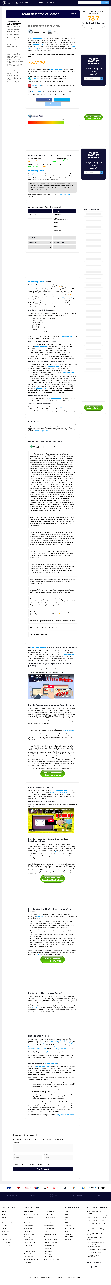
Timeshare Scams (49, 1245)
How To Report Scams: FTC (14, 59)
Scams (32, 2)
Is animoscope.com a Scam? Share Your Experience (14, 50)
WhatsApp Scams (50, 1254)
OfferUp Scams (29, 1225)
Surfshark (39, 916)
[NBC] (74, 1188)
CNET (67, 1217)
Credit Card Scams (30, 1242)
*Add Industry (55, 32)
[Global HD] (46, 1188)
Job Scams (47, 1220)
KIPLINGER (69, 1237)
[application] (35, 2)
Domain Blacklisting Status (14, 41)
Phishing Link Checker (9, 1223)
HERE (38, 954)
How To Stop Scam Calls (95, 1226)
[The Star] (92, 1188)
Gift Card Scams (29, 1256)
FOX (66, 1223)
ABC (66, 1211)
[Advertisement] (52, 139)
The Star (68, 1225)
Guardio (58, 852)
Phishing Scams (49, 1228)
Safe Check (10, 44)
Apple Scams (28, 1228)
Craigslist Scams (29, 1239)
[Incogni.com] (29, 91)
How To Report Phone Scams (96, 1223)
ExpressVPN (36, 85)
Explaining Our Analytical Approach (13, 32)
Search (105, 2)
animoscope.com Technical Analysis (14, 27)
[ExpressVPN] (29, 85)
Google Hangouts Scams (32, 1259)
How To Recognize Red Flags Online (15, 62)
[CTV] (37, 1188)
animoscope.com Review (13, 29)
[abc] (65, 1188)
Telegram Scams (61, 1049)
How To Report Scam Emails (96, 1242)
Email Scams (28, 1245)
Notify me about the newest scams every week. (32, 1164)
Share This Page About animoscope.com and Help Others (14, 78)
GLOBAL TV (69, 1234)
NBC (66, 1220)
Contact (53, 2)
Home (4, 1211)
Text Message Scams (50, 1242)
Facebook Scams (29, 1251)
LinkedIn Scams (49, 1223)
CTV (66, 1231)
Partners (4, 1225)
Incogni (33, 736)
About (4, 1214)
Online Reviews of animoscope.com (12, 47)
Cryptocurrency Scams (49, 1043)
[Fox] (9, 1188)
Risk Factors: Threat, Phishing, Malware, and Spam (15, 38)
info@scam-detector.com (65, 1115)
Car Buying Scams (30, 1234)
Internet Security (49, 1217)
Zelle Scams (48, 1256)
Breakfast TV (69, 1239)
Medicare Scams (49, 1225)
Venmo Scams (48, 1251)
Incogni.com (36, 91)
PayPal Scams (28, 1217)
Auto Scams (28, 1231)
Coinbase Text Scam (58, 1047)
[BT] (83, 1188)
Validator (24, 2)
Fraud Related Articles (13, 75)
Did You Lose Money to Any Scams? (14, 72)
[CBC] (55, 1188)
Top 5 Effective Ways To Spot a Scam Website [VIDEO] (15, 53)
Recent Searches (7, 1231)
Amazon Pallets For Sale (57, 1041)
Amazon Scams (29, 1211)
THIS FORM (35, 1008)
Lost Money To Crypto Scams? (96, 1249)
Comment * (16, 1143)
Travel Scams (48, 1248)
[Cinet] (18, 1188)
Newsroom (5, 1237)
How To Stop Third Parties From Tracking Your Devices (14, 69)
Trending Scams (7, 1239)
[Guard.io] (29, 78)
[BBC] (102, 1188)
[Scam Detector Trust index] (52, 119)
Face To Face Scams (30, 1248)
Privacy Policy (6, 1242)
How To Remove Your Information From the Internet (15, 57)
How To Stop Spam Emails (95, 1220)
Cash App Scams (29, 1237)
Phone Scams (48, 1231)
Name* (15, 1154)
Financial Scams (29, 1254)
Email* (46, 1154)
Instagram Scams (49, 1211)
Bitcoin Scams (28, 1220)
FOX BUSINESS (70, 1228)
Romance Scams (49, 1237)
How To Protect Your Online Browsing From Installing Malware (14, 65)
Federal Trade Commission (59, 792)
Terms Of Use (6, 1245)
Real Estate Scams (50, 1234)
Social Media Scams (50, 1239)
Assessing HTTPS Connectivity (15, 42)
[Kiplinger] (28, 1188)
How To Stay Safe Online (52, 1259)
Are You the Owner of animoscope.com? (13, 82)
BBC (66, 1214)
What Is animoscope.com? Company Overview (14, 24)
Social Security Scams (31, 1214)
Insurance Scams (49, 1214)
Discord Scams (41, 1049)
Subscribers (5, 1234)
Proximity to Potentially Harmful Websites (13, 35)
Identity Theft (28, 1262)
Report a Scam (43, 2)
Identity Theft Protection (95, 1252)
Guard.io (35, 78)
